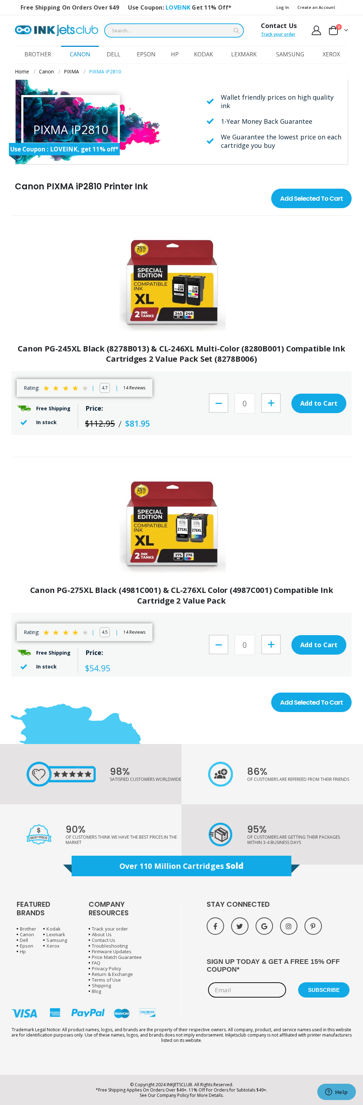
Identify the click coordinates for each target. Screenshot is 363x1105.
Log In (283, 7)
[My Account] (316, 30)
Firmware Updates (112, 951)
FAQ (96, 963)
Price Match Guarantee (117, 957)
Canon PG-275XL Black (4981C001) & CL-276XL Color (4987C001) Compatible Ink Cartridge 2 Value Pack (181, 595)
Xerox (52, 946)
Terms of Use (106, 980)
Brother (28, 929)
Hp (23, 951)
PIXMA (71, 71)
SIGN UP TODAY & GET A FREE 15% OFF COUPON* (273, 965)
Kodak (53, 929)
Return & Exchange (112, 974)
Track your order (278, 34)
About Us (102, 934)
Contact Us (279, 25)
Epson (26, 946)
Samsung (56, 940)
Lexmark (55, 934)
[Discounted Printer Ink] (56, 30)
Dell (24, 940)
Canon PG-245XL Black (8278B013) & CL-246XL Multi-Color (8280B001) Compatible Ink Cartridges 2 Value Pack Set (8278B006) (181, 353)
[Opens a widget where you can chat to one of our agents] (336, 1092)
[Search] (236, 30)
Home (22, 71)
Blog (96, 991)
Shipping (101, 985)
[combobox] (174, 30)
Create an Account (316, 7)
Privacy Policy (106, 968)
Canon (46, 71)
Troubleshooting (110, 946)
